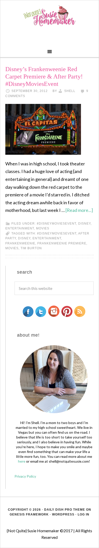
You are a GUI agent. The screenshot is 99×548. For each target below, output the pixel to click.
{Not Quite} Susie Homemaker (50, 15)
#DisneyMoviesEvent (56, 223)
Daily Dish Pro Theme (64, 509)
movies (42, 228)
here (21, 461)
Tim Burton (31, 248)
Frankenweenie (20, 243)
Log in (83, 514)
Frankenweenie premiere (61, 243)
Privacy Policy (25, 476)
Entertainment (19, 228)
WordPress (63, 514)
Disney (84, 223)
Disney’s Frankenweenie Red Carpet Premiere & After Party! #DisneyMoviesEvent (44, 76)
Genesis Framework (29, 514)
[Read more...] (79, 210)
